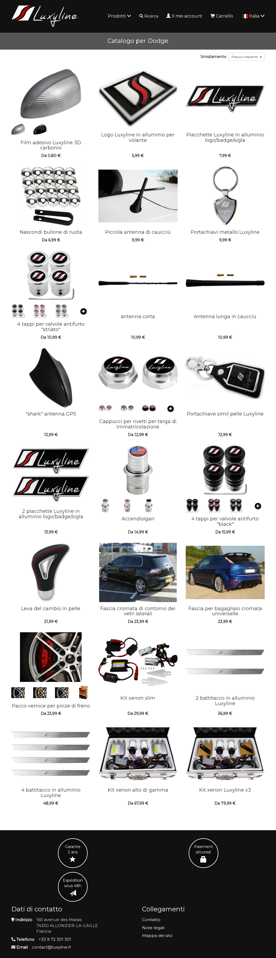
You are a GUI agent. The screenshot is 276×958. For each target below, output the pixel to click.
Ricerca (151, 16)
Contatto (151, 919)
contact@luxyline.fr (51, 947)
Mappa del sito (157, 935)
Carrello (224, 16)
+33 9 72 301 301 (55, 939)
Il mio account (187, 16)
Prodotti (117, 16)
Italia (254, 16)
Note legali (153, 927)
